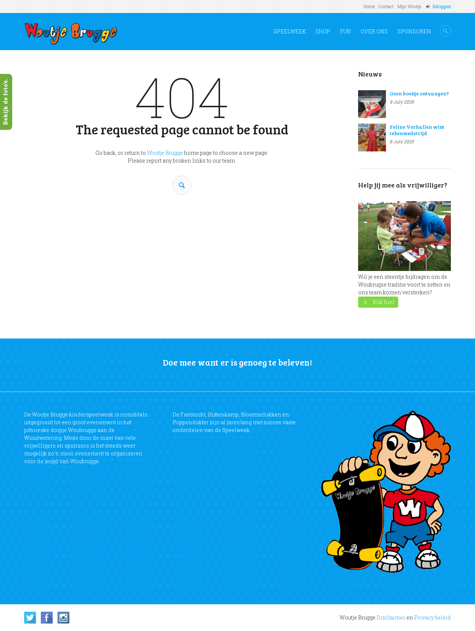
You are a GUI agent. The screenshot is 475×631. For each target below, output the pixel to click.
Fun (345, 31)
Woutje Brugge (165, 152)
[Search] (182, 185)
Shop (322, 31)
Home (369, 6)
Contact (386, 6)
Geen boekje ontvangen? (419, 93)
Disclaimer (391, 617)
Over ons (374, 31)
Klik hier (383, 301)
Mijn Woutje (409, 6)
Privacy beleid (432, 617)
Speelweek (289, 31)
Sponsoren (414, 31)
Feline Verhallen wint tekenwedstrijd (417, 130)
